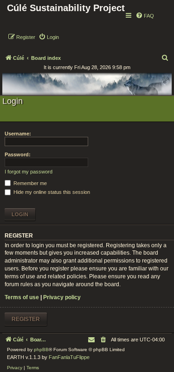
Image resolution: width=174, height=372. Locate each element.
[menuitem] (144, 15)
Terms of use (22, 297)
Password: (18, 154)
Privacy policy (62, 297)
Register (26, 319)
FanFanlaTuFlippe (69, 357)
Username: (18, 133)
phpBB (41, 349)
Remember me (29, 183)
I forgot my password (28, 171)
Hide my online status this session (51, 192)
